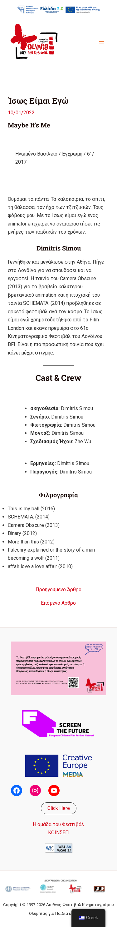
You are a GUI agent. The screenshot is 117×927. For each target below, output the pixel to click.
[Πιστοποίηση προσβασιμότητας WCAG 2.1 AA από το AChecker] (58, 847)
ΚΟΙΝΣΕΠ (58, 832)
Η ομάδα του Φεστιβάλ (58, 824)
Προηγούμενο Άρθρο (58, 589)
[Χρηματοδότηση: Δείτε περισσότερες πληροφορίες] (58, 9)
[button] (58, 808)
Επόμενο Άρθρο (58, 603)
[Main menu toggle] (102, 41)
